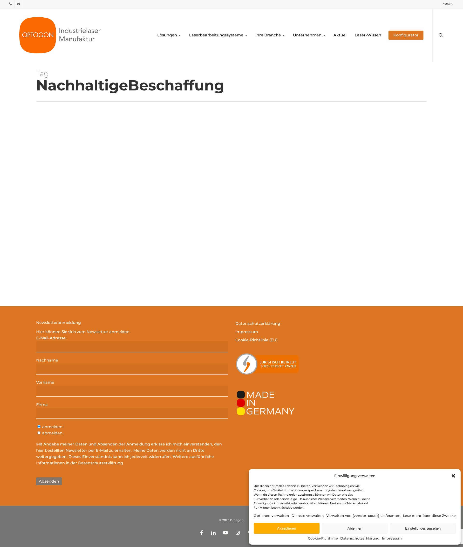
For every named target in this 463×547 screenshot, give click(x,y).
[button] (453, 475)
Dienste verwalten (308, 515)
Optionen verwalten (271, 515)
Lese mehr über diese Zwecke (429, 515)
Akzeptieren (286, 528)
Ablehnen (354, 528)
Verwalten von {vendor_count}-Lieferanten (363, 515)
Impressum (392, 538)
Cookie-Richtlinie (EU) (256, 340)
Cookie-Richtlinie (323, 538)
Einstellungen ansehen (423, 528)
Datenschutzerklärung (360, 538)
